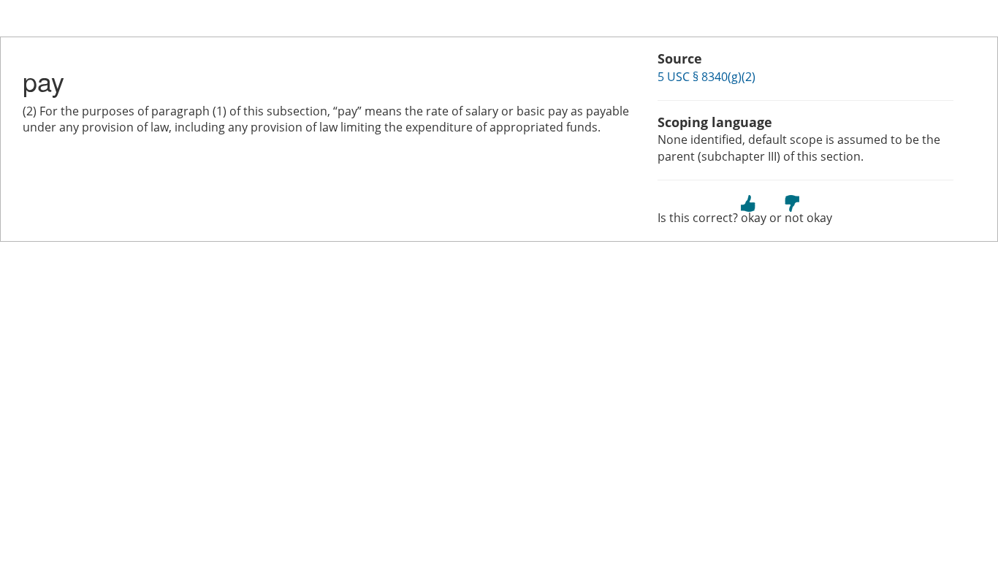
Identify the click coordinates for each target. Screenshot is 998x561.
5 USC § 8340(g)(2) (706, 77)
